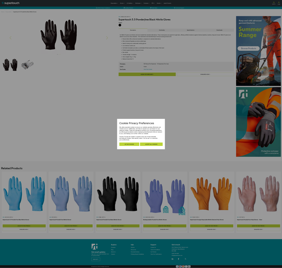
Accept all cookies (151, 144)
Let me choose (129, 144)
